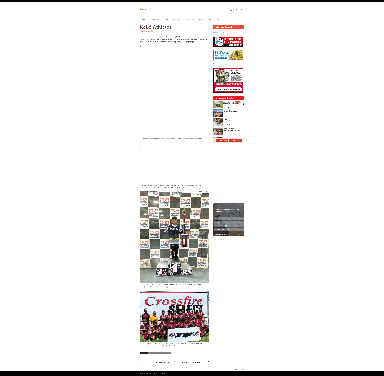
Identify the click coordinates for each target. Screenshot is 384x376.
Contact (219, 19)
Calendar (176, 19)
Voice (200, 19)
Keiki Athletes (153, 353)
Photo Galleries (165, 353)
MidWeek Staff (146, 32)
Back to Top (238, 369)
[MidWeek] (166, 9)
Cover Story (154, 19)
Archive (209, 19)
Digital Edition (189, 19)
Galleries (166, 19)
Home (143, 19)
